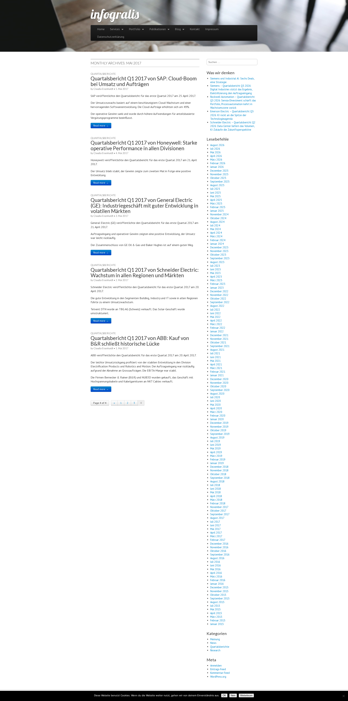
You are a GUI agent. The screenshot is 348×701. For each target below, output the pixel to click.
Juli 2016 (215, 561)
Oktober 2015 (218, 595)
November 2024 (219, 214)
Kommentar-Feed (220, 673)
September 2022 (219, 302)
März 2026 (216, 159)
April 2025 (216, 200)
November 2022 (219, 295)
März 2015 (216, 616)
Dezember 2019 (219, 423)
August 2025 (217, 185)
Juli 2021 (215, 353)
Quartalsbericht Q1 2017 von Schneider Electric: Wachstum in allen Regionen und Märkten (145, 272)
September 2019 (219, 434)
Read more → (101, 125)
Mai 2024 (215, 229)
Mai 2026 (215, 152)
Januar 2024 (217, 243)
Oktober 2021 (218, 342)
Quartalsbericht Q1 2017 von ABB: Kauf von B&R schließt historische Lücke (140, 341)
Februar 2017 (217, 540)
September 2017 (219, 514)
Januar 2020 (217, 419)
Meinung (215, 639)
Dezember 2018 (219, 466)
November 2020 (219, 382)
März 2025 (216, 203)
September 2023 (219, 258)
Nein (233, 695)
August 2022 (217, 306)
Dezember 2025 (219, 170)
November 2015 (219, 591)
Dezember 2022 (219, 291)
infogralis (115, 14)
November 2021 (219, 339)
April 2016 (216, 573)
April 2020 (216, 408)
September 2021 (219, 346)
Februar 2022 (217, 327)
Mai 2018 (215, 492)
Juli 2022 (215, 309)
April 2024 (216, 232)
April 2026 (216, 156)
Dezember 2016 (219, 543)
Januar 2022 (217, 331)
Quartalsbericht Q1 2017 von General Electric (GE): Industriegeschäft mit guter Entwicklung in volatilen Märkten (144, 205)
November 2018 (219, 470)
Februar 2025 (217, 207)
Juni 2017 (215, 525)
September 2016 (219, 554)
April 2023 (216, 276)
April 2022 (216, 320)
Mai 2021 (215, 360)
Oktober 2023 (218, 254)
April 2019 (216, 452)
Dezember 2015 (219, 587)
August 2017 (217, 518)
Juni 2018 (215, 488)
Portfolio (134, 29)
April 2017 (216, 532)
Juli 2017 (215, 521)
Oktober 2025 (218, 178)
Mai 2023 (215, 273)
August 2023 (217, 262)
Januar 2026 (217, 167)
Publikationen (157, 29)
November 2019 (219, 426)
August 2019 (217, 437)
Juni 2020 (215, 401)
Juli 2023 (215, 265)
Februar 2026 (217, 163)
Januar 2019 (217, 463)
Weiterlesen (246, 695)
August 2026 (217, 145)
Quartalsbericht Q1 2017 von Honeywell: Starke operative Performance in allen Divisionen (144, 145)
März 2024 (216, 236)
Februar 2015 (217, 620)
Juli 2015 (215, 605)
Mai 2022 (215, 317)
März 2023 (216, 280)
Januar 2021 (217, 375)
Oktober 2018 (218, 474)
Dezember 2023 (219, 247)
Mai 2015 (215, 609)
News (213, 643)
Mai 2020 (215, 404)
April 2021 (216, 364)
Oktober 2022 (218, 298)
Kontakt (195, 29)
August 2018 (217, 481)
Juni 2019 (215, 444)
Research (215, 650)
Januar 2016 (217, 583)
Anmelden (216, 665)
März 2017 (216, 536)
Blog (178, 29)
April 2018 (216, 496)
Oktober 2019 (218, 430)
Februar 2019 (217, 459)
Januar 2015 (217, 624)
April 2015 (216, 613)
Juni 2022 (215, 313)
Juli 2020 (215, 397)
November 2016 (219, 547)
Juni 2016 (215, 565)
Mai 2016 (215, 569)
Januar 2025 (217, 210)
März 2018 (216, 499)
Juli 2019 (215, 441)
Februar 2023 (217, 284)
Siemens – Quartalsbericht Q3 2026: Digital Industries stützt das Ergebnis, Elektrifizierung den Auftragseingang (231, 89)
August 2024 (217, 222)
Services (115, 29)
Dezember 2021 (219, 335)
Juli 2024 (215, 225)
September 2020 (219, 390)
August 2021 (217, 349)
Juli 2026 (215, 148)
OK (224, 695)
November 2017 (219, 507)
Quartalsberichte (103, 73)
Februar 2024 (217, 240)
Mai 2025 (215, 196)
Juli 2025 (215, 188)
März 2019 (216, 456)
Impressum (212, 29)
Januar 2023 (217, 287)
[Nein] (343, 696)
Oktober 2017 (218, 510)
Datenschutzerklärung (110, 36)
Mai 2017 (215, 529)
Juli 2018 (215, 485)
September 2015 (219, 598)
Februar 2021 (217, 371)
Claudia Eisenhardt (103, 88)
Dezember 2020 (219, 379)
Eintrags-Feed (218, 669)
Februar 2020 (217, 415)
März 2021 (216, 368)
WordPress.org (218, 676)
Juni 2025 (215, 192)
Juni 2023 (215, 269)
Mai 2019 (215, 448)
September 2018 (219, 477)
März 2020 (216, 412)
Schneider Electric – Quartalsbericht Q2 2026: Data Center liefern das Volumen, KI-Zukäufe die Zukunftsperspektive (232, 126)
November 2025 (219, 174)
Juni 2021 (215, 357)
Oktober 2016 (218, 551)
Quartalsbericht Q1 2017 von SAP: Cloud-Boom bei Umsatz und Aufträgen (144, 81)
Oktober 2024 (218, 218)
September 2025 (219, 181)
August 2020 (217, 393)
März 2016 (216, 576)
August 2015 (217, 602)
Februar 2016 (217, 580)
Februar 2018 (217, 503)
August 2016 (217, 558)
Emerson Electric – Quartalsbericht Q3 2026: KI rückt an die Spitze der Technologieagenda (232, 115)
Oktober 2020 (218, 386)
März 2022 (216, 324)
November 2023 (219, 251)
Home (101, 29)
